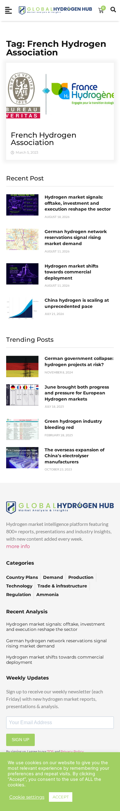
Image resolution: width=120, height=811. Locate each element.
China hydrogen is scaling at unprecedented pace (77, 303)
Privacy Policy (72, 751)
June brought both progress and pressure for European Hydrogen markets (77, 393)
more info (18, 546)
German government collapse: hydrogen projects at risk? (79, 361)
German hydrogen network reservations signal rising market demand (76, 237)
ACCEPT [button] (61, 796)
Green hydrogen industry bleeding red (73, 424)
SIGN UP (20, 739)
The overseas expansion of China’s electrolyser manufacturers (74, 456)
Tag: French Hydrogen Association (56, 48)
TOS (50, 751)
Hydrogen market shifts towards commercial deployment (71, 272)
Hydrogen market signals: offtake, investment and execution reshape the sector (78, 203)
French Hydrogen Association (43, 139)
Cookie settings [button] (26, 797)
